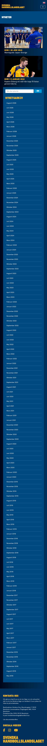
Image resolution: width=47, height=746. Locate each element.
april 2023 (10, 292)
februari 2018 (12, 586)
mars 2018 (10, 581)
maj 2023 (10, 288)
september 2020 (13, 439)
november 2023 (12, 259)
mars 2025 (10, 183)
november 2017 (12, 600)
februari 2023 (12, 302)
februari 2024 (12, 245)
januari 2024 (11, 250)
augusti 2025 (11, 160)
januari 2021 (11, 420)
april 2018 (10, 576)
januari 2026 (11, 136)
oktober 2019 (11, 491)
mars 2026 (10, 127)
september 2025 (12, 155)
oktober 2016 (11, 662)
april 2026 (10, 122)
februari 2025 (12, 188)
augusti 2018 (11, 557)
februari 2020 (12, 472)
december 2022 (12, 311)
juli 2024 (10, 221)
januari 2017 (11, 647)
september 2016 (12, 666)
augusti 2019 (11, 501)
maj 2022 (10, 344)
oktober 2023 (12, 264)
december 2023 (12, 254)
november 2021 (12, 373)
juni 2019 (10, 510)
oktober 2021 (11, 378)
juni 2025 (10, 169)
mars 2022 (10, 354)
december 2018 (12, 538)
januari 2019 (11, 534)
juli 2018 (10, 562)
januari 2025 (11, 193)
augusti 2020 (11, 444)
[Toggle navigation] (42, 6)
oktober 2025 (12, 150)
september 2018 (12, 553)
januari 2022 (11, 363)
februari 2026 (12, 131)
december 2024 (12, 198)
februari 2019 (12, 529)
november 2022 (12, 316)
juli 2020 (10, 449)
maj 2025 (10, 174)
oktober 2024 (12, 207)
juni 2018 (10, 567)
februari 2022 (12, 359)
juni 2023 (10, 283)
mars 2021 (10, 411)
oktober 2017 (11, 605)
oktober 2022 (12, 321)
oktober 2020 (12, 434)
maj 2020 (10, 458)
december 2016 (12, 652)
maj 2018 (10, 572)
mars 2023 (10, 297)
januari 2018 (11, 591)
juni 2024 (10, 226)
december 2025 (12, 141)
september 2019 (12, 496)
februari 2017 (11, 643)
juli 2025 (10, 165)
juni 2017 (10, 624)
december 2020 (12, 425)
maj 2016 (10, 676)
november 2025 (12, 146)
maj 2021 (10, 401)
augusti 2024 (11, 217)
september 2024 (12, 212)
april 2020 (10, 463)
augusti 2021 (11, 387)
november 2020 (12, 430)
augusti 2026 (11, 103)
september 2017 (12, 609)
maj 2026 (10, 117)
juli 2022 (10, 335)
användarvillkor (13, 719)
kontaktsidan (14, 703)
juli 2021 (10, 392)
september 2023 (12, 269)
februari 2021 (12, 415)
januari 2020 (11, 477)
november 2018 (12, 543)
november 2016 (12, 657)
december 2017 (12, 595)
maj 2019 (10, 515)
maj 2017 (10, 628)
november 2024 (12, 202)
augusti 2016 (11, 671)
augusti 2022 (11, 330)
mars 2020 (10, 467)
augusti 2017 (11, 614)
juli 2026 (10, 108)
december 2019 (12, 482)
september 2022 (12, 325)
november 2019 (12, 486)
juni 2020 (10, 453)
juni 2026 (10, 112)
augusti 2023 (11, 273)
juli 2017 (10, 619)
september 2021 (12, 382)
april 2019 (10, 520)
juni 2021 (10, 396)
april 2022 (10, 349)
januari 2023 (11, 307)
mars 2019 (10, 524)
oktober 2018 (11, 548)
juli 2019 (10, 505)
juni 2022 (10, 340)
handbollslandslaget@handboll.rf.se (18, 715)
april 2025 (10, 179)
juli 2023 (10, 278)
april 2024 (10, 236)
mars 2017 (10, 638)
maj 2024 (10, 231)
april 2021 (10, 406)
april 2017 (10, 633)
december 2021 (12, 368)
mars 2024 (10, 240)
